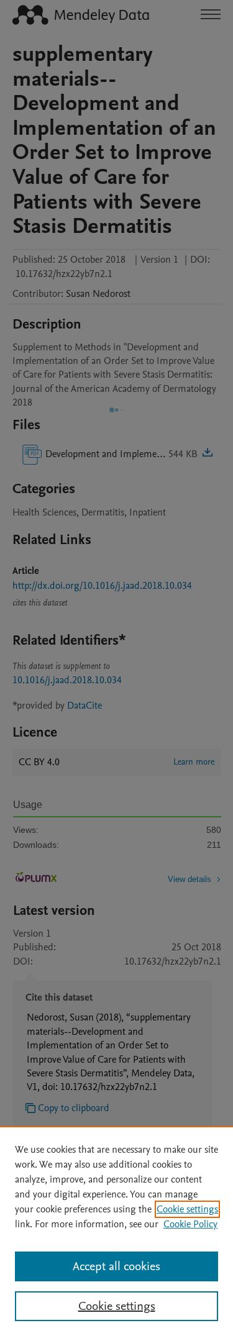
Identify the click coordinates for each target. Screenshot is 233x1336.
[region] (116, 1231)
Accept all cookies (116, 1266)
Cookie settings (187, 1209)
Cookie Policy (190, 1224)
